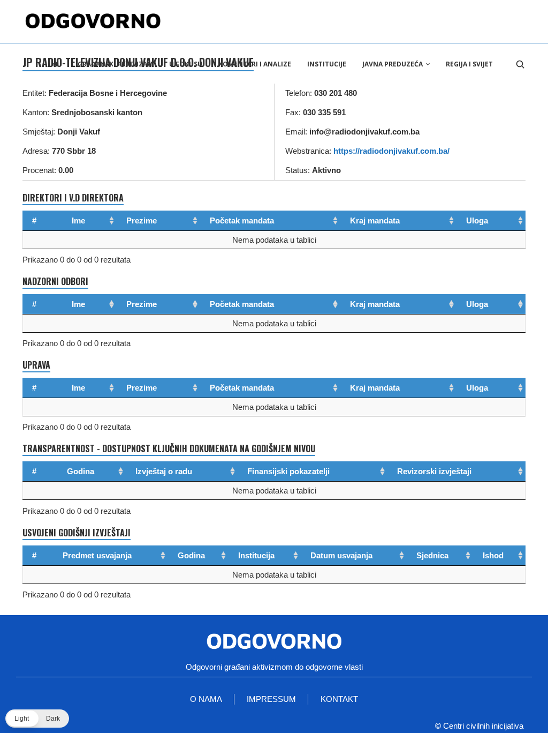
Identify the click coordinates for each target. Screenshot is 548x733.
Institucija (256, 555)
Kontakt (339, 699)
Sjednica (432, 555)
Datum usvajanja (341, 555)
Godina (80, 471)
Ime (78, 220)
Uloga (477, 220)
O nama (206, 699)
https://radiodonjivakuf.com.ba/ (391, 150)
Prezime (141, 220)
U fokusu (185, 64)
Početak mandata (242, 220)
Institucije (326, 64)
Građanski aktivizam (115, 64)
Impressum (271, 699)
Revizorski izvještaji (434, 471)
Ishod (493, 555)
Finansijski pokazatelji (288, 471)
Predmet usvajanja (97, 555)
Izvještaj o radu (163, 471)
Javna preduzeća (392, 64)
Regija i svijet (469, 64)
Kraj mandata (375, 220)
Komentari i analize (254, 64)
